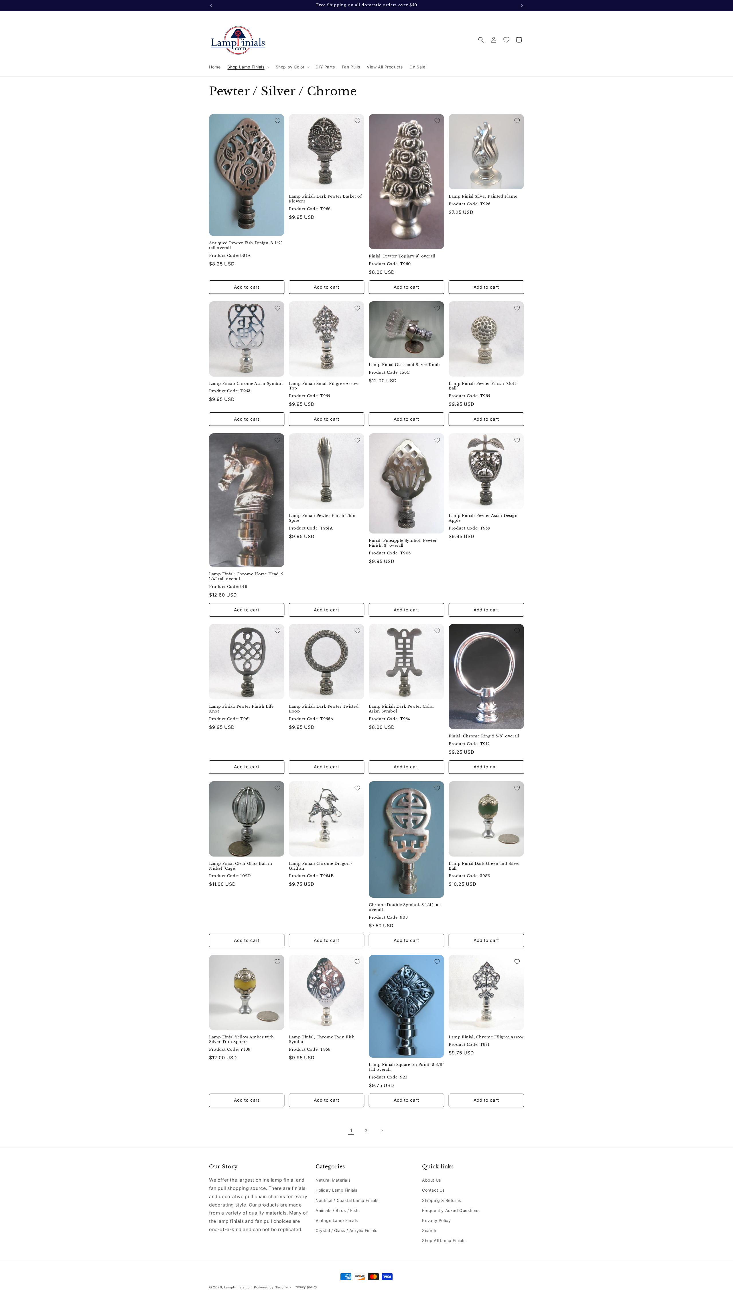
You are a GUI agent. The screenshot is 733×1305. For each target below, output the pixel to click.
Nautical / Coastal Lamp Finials (347, 1200)
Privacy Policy (436, 1220)
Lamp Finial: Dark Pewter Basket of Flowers (325, 199)
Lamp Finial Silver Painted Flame (483, 196)
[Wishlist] (506, 40)
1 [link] (351, 1130)
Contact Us (433, 1190)
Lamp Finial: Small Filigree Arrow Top (323, 386)
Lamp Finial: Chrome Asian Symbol (246, 383)
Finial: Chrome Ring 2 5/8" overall (484, 736)
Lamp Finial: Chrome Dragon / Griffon (321, 866)
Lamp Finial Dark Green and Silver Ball (484, 866)
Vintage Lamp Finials (337, 1220)
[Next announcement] (522, 5)
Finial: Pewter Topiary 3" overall (402, 256)
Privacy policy (305, 1287)
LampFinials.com (238, 1287)
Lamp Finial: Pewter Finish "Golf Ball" (482, 386)
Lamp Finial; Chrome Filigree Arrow (486, 1037)
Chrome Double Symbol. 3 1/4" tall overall (405, 907)
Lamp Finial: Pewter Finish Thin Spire (322, 518)
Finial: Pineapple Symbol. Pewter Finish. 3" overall (403, 543)
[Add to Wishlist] (277, 121)
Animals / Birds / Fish (337, 1210)
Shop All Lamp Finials (444, 1240)
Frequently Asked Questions (451, 1210)
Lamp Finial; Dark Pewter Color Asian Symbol (401, 709)
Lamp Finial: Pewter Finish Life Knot (241, 709)
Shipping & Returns (441, 1200)
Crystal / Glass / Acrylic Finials (346, 1230)
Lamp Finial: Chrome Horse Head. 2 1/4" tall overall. (246, 577)
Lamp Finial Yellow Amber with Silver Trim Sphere (241, 1039)
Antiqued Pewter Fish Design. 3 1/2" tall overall (245, 245)
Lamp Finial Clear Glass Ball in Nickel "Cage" (240, 866)
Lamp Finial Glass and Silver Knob (404, 365)
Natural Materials (333, 1180)
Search (429, 1230)
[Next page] (382, 1130)
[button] (248, 67)
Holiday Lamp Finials (336, 1190)
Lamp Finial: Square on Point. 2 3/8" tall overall (406, 1067)
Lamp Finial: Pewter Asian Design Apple (483, 518)
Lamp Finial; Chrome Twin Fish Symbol (321, 1039)
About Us (431, 1180)
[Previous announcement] (211, 5)
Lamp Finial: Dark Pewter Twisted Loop (323, 709)
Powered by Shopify (271, 1287)
